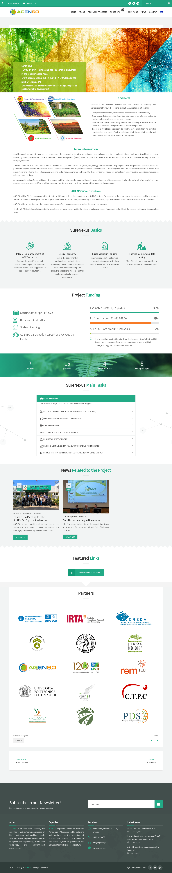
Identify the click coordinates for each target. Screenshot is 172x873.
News (143, 12)
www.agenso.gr (99, 848)
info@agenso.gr (99, 842)
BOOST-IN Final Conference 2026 (141, 828)
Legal (128, 867)
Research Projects (97, 12)
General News (27, 513)
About (82, 12)
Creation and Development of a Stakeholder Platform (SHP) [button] (69, 411)
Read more (20, 537)
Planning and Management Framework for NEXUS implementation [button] (71, 446)
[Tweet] (156, 740)
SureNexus (37, 513)
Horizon (18, 741)
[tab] (86, 398)
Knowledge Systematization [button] (55, 439)
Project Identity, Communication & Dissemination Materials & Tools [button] (73, 453)
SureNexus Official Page (89, 572)
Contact (153, 12)
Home (73, 12)
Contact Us (31, 3)
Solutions (133, 12)
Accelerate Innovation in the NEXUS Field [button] (60, 432)
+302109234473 (12, 3)
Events (74, 516)
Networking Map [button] (50, 398)
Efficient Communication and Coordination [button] (62, 418)
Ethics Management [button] (51, 425)
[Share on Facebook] (150, 740)
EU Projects (17, 513)
